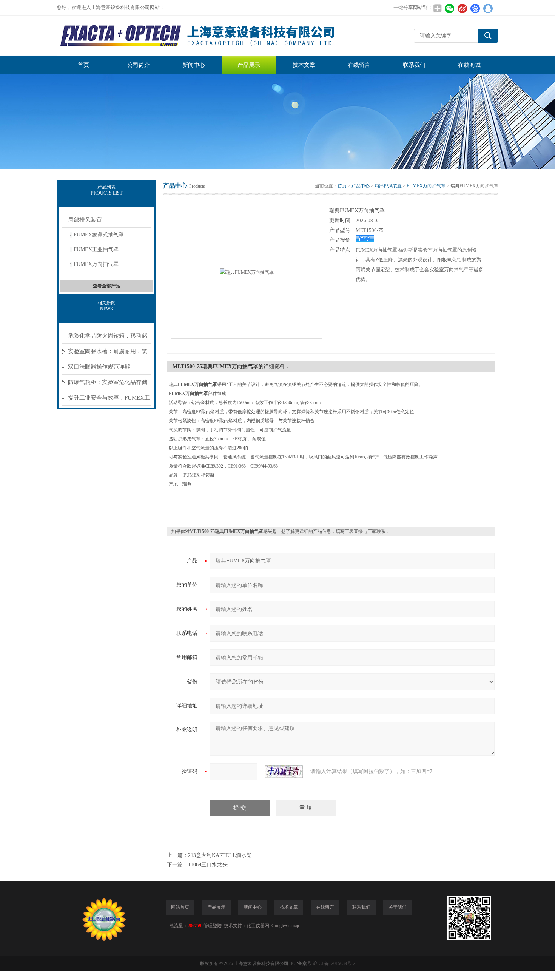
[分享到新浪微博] (462, 8)
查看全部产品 (106, 286)
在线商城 (469, 65)
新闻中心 (193, 65)
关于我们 (397, 907)
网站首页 (180, 907)
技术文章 (304, 65)
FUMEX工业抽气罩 (96, 249)
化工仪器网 (258, 925)
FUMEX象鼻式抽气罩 (99, 235)
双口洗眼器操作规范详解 (99, 367)
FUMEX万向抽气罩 (96, 264)
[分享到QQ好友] (488, 8)
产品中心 (361, 185)
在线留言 (359, 65)
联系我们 (414, 65)
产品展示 (248, 65)
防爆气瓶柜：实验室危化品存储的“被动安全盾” (107, 384)
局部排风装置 (85, 220)
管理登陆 (213, 925)
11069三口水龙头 (208, 865)
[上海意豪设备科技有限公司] (198, 36)
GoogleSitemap (285, 925)
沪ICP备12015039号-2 (334, 963)
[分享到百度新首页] (475, 8)
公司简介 (138, 65)
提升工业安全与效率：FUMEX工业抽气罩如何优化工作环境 (109, 400)
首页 (83, 65)
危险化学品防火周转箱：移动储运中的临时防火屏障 (107, 338)
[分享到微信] (449, 8)
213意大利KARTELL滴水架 (220, 855)
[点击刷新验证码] (284, 771)
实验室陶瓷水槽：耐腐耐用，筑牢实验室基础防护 (107, 353)
